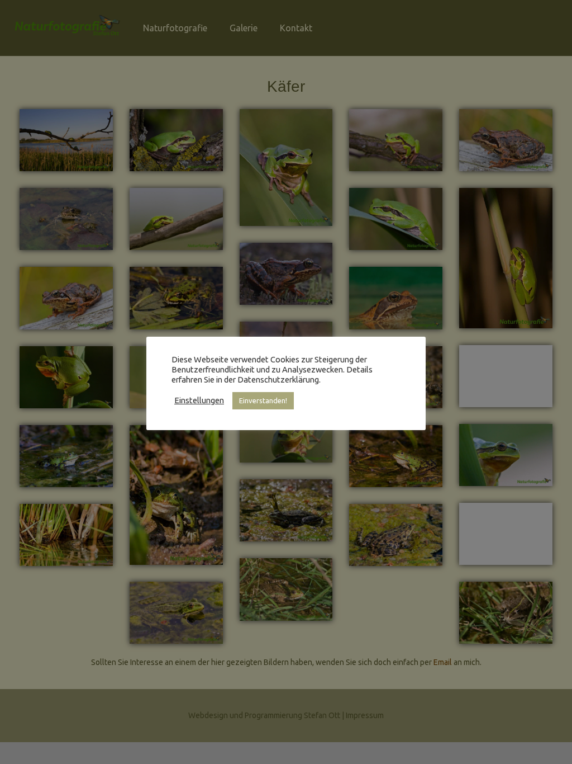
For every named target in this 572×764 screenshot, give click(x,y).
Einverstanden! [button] (263, 400)
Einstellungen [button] (199, 400)
